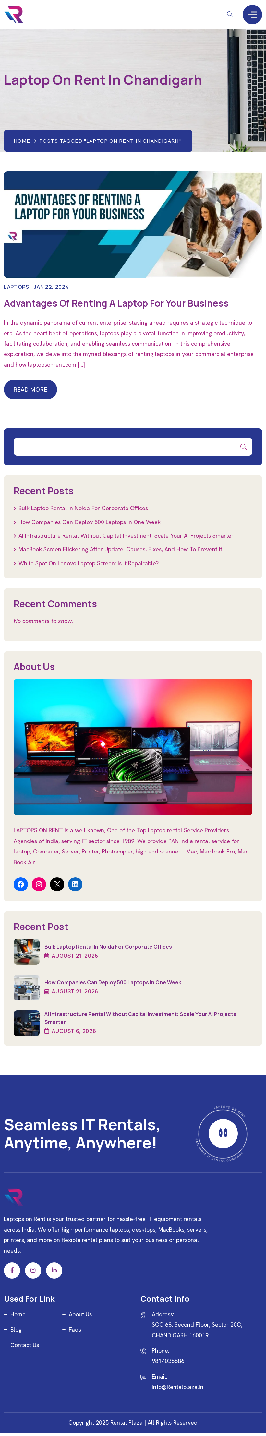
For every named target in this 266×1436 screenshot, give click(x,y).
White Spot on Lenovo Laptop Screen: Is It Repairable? (88, 563)
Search (243, 447)
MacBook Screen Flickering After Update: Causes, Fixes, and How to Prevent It (120, 549)
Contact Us (24, 1345)
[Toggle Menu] (252, 14)
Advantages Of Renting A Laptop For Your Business (116, 303)
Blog (16, 1329)
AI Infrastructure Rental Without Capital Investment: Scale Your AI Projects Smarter (126, 535)
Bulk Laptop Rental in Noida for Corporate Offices (83, 508)
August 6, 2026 (73, 1031)
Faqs (75, 1329)
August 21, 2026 (74, 955)
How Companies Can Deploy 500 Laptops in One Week (89, 522)
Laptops (16, 286)
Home (22, 141)
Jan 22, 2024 (51, 286)
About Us (80, 1314)
